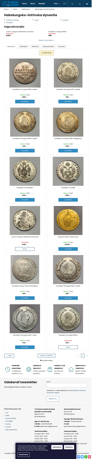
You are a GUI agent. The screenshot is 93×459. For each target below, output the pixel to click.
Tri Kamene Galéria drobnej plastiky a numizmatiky (45, 410)
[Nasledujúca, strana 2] (83, 355)
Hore (10, 356)
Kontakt (8, 427)
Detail (25, 249)
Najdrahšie (35, 46)
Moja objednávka (11, 430)
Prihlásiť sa (53, 399)
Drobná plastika (11, 418)
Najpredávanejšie (48, 46)
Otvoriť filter (46, 53)
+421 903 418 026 (75, 421)
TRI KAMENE (9, 421)
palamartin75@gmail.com (49, 426)
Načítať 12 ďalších (46, 356)
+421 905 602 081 (46, 424)
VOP (7, 413)
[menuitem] (25, 3)
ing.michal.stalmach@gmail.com (75, 426)
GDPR (7, 415)
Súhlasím (69, 447)
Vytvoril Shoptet (83, 453)
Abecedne (61, 46)
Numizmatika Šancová (72, 409)
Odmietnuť (57, 447)
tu (47, 450)
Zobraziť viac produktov (45, 40)
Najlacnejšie (23, 46)
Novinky (8, 424)
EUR (64, 3)
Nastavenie (23, 455)
